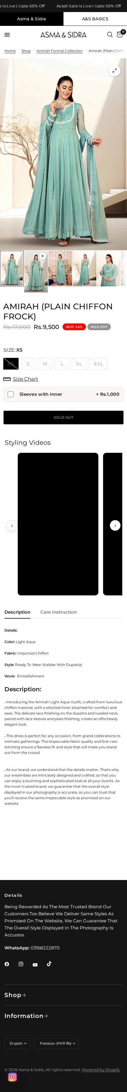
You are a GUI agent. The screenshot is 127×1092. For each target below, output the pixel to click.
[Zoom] (114, 70)
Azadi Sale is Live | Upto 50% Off (84, 6)
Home (10, 51)
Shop (26, 51)
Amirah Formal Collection (60, 51)
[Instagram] (25, 964)
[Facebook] (10, 964)
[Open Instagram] (12, 1077)
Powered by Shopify (101, 1069)
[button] (58, 524)
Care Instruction (58, 612)
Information (24, 1015)
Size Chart (25, 379)
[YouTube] (39, 964)
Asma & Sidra (31, 18)
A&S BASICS (95, 18)
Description (17, 612)
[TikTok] (53, 963)
